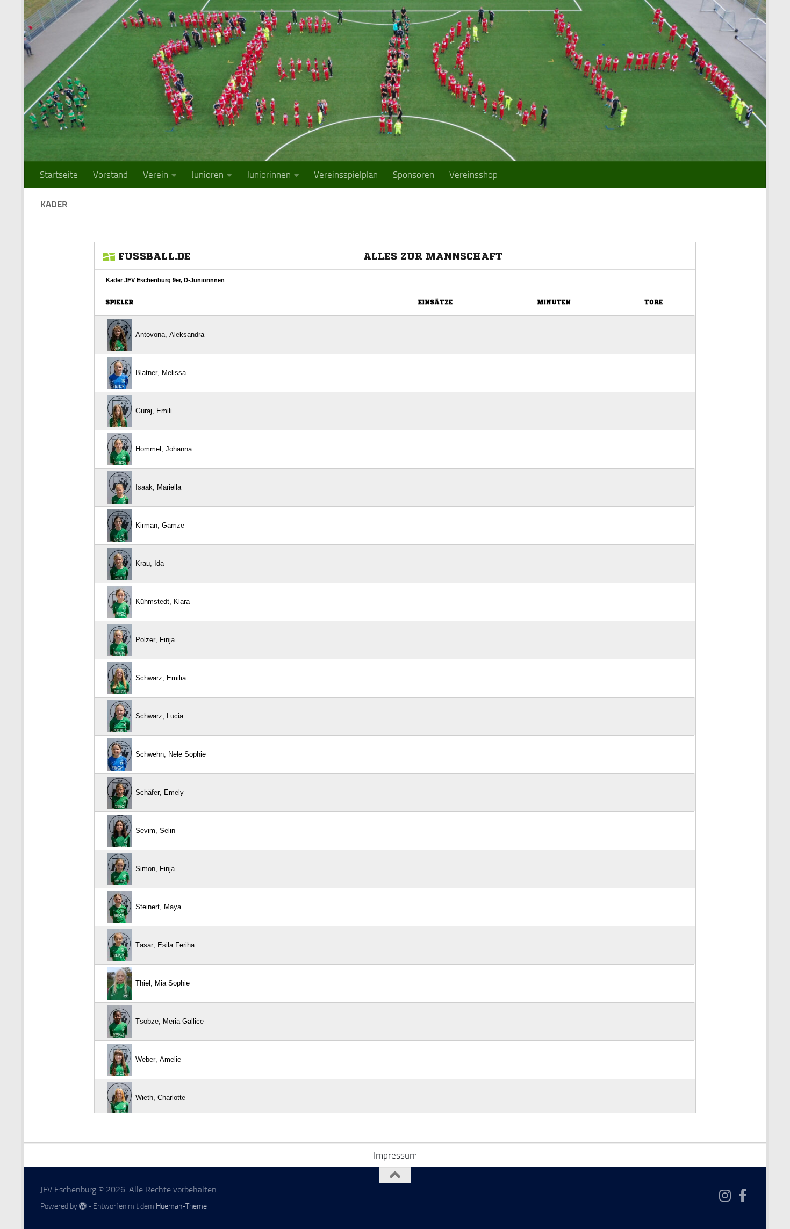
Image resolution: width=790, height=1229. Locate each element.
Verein (155, 174)
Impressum (395, 1155)
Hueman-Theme (181, 1206)
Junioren (207, 174)
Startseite (59, 174)
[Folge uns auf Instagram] (725, 1195)
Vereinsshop (473, 174)
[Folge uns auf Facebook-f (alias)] (743, 1195)
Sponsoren (413, 174)
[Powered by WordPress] (83, 1206)
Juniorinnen (269, 174)
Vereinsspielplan (346, 174)
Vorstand (110, 174)
